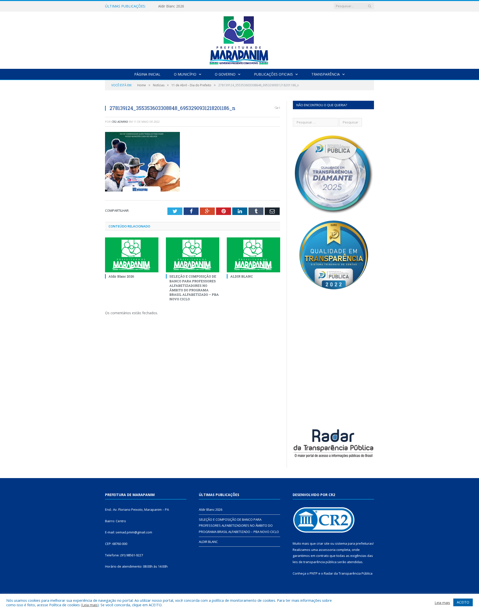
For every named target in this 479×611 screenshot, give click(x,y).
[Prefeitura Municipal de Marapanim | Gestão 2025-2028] (239, 39)
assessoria (327, 549)
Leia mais (90, 604)
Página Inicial (147, 74)
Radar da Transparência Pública (348, 573)
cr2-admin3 (120, 121)
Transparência (325, 74)
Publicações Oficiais (273, 74)
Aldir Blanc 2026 (121, 276)
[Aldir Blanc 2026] (131, 254)
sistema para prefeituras (354, 543)
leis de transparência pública (315, 562)
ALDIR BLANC (241, 276)
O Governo (225, 74)
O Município (185, 74)
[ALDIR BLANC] (253, 254)
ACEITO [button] (463, 602)
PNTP (314, 573)
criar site (323, 543)
